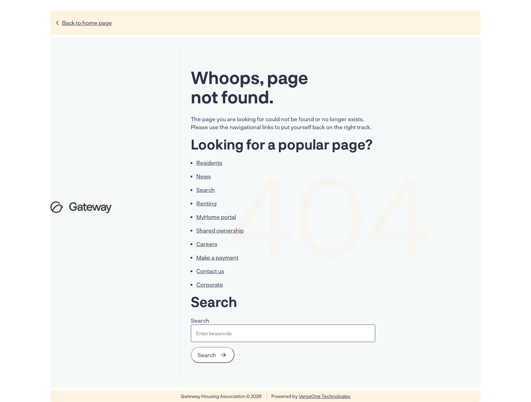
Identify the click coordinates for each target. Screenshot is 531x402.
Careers (206, 244)
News (203, 176)
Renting (206, 203)
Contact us (210, 271)
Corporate (209, 284)
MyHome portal (216, 216)
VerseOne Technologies (324, 396)
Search (205, 189)
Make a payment (217, 257)
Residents (209, 162)
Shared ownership (220, 230)
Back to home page (87, 22)
